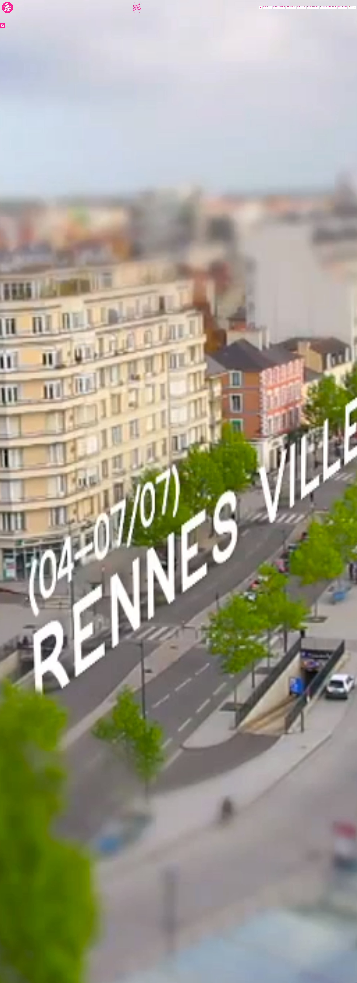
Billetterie (343, 7)
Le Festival (290, 7)
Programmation (278, 7)
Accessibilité (267, 7)
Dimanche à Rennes (313, 7)
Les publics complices (327, 7)
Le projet (300, 7)
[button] (2, 25)
